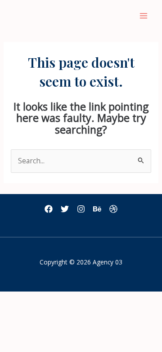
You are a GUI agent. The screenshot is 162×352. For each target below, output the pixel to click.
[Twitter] (65, 209)
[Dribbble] (113, 209)
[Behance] (97, 209)
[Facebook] (49, 209)
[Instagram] (81, 209)
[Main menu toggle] (143, 15)
